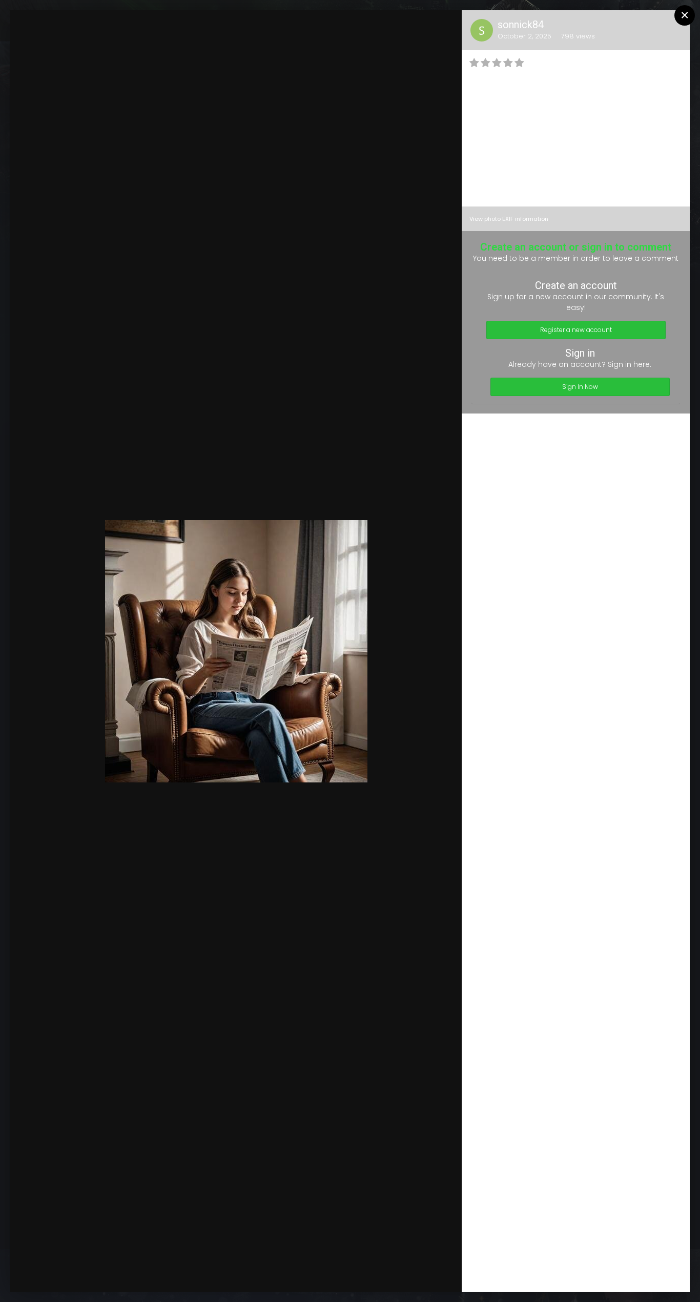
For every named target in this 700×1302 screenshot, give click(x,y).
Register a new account (576, 329)
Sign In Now (580, 386)
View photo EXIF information (508, 219)
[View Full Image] (444, 28)
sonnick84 (521, 24)
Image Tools (360, 1273)
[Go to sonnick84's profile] (481, 30)
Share (428, 1273)
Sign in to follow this (316, 28)
